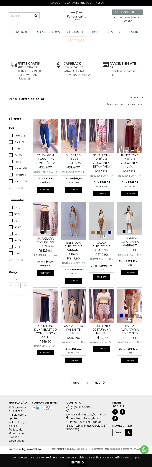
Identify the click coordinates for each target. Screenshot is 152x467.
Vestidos (114, 32)
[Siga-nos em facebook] (122, 412)
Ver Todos (76, 40)
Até (17, 279)
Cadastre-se (122, 17)
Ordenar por (136, 97)
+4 (130, 319)
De (10, 279)
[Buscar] (36, 15)
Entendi (78, 462)
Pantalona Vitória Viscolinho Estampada (101, 161)
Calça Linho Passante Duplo (73, 329)
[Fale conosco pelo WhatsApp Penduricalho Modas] (144, 449)
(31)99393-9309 (81, 407)
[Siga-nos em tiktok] (115, 418)
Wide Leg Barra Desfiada (73, 159)
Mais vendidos (48, 32)
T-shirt (134, 32)
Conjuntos (76, 32)
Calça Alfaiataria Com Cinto (101, 246)
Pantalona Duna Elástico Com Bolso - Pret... (45, 331)
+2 (104, 236)
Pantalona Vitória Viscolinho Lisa (129, 161)
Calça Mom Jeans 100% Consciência (45, 159)
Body (96, 32)
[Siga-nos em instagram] (115, 412)
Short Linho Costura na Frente (101, 329)
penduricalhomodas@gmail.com (87, 414)
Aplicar (25, 285)
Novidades (20, 32)
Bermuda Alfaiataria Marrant (130, 241)
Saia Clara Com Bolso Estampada (45, 242)
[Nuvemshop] (25, 450)
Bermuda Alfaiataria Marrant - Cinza (73, 248)
